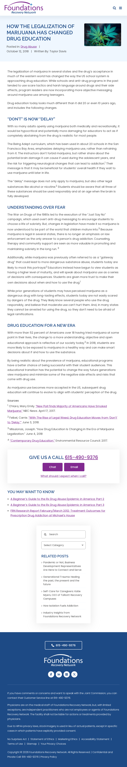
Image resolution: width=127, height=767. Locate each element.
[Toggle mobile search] (114, 8)
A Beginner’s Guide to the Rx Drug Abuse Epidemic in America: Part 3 (57, 505)
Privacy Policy (49, 757)
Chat (52, 467)
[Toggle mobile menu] (120, 8)
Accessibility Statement (95, 739)
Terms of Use (15, 744)
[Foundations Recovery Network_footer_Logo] (63, 655)
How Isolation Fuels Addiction (60, 605)
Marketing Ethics (67, 739)
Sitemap (32, 744)
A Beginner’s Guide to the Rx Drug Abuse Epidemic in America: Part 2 (57, 499)
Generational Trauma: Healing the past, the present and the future (61, 580)
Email (74, 467)
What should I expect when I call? (63, 476)
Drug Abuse (29, 47)
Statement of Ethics (42, 739)
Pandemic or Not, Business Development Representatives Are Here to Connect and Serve (62, 566)
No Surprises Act (17, 739)
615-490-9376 (81, 457)
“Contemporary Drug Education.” (32, 441)
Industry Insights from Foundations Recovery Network (62, 614)
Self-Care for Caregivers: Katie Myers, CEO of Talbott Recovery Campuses (62, 595)
